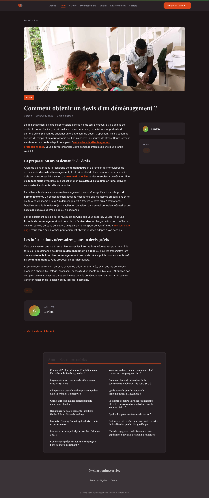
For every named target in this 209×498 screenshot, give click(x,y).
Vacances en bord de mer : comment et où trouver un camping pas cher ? (131, 371)
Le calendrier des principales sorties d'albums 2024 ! (75, 433)
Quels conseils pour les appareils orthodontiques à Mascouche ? (126, 392)
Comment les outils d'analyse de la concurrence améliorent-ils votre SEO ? (130, 382)
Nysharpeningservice (104, 470)
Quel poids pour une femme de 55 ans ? (130, 414)
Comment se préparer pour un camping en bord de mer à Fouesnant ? (73, 443)
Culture (73, 5)
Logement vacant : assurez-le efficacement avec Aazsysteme (72, 382)
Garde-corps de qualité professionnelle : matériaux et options (71, 402)
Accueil (53, 5)
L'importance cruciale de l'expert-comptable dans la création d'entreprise (74, 392)
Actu (63, 5)
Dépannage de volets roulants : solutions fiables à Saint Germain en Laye (71, 412)
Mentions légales (98, 480)
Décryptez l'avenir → (177, 5)
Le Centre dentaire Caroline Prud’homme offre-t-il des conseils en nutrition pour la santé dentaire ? (131, 404)
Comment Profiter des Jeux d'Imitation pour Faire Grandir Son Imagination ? (73, 371)
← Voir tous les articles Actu (39, 331)
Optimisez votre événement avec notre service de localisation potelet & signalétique (133, 423)
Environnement (118, 5)
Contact (115, 480)
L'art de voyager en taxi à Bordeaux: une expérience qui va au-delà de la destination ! (132, 433)
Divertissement (88, 5)
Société (133, 5)
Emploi (103, 5)
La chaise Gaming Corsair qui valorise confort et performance (74, 423)
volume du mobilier (77, 176)
